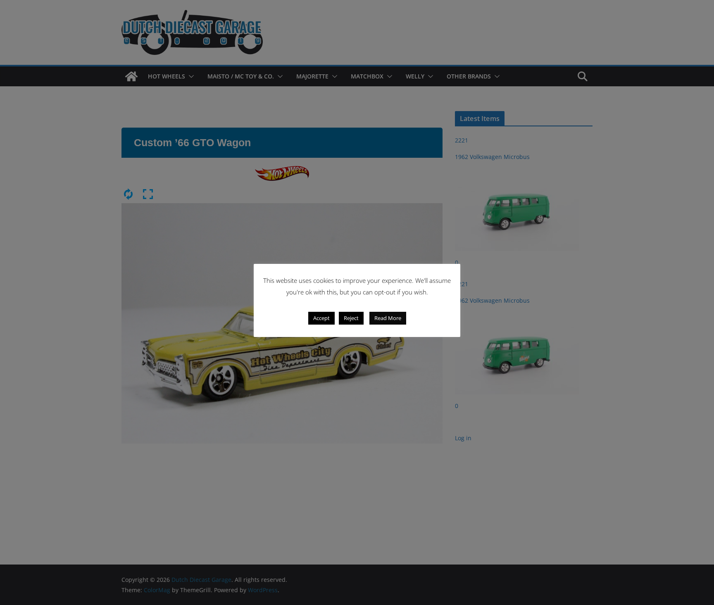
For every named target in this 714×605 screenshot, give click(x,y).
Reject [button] (351, 318)
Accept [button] (321, 318)
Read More (387, 318)
